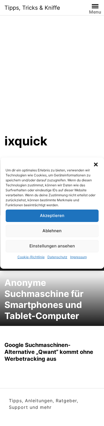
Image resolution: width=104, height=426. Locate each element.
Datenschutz (57, 257)
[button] (95, 164)
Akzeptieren (52, 215)
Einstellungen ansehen (52, 246)
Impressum (78, 257)
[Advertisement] (52, 79)
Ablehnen (52, 230)
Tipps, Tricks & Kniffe (32, 8)
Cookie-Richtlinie (31, 257)
